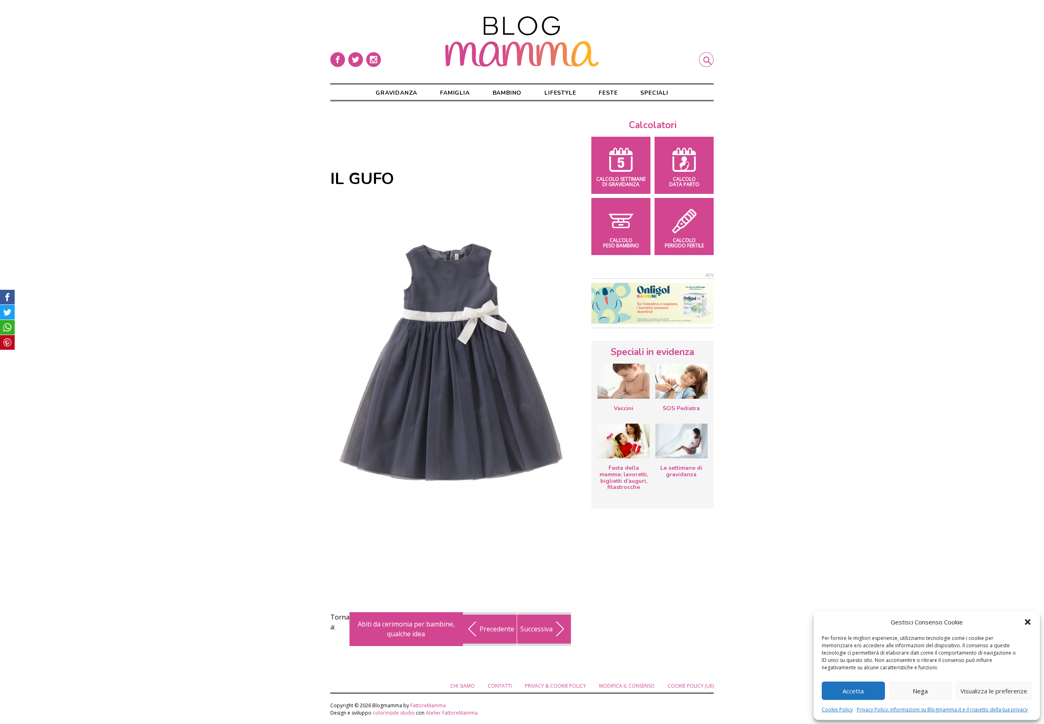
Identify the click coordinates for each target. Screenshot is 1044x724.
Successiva (536, 628)
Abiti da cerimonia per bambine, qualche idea (406, 629)
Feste (608, 93)
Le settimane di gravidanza (681, 471)
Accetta (853, 691)
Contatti (500, 685)
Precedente (497, 628)
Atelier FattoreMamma (452, 712)
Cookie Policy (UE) (691, 685)
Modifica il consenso (627, 685)
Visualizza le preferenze (993, 691)
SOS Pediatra (681, 408)
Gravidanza (396, 93)
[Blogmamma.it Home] (522, 41)
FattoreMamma (428, 705)
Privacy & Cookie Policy (555, 685)
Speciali (654, 93)
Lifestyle (560, 93)
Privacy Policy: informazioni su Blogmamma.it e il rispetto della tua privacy (942, 709)
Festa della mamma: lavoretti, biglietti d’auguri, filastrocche (623, 477)
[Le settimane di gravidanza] (681, 441)
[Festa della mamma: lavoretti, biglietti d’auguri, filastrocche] (623, 441)
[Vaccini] (623, 381)
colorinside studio (394, 712)
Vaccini (623, 408)
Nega (920, 691)
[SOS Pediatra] (681, 381)
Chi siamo (462, 685)
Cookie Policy (837, 709)
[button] (1028, 622)
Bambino (507, 93)
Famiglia (454, 93)
